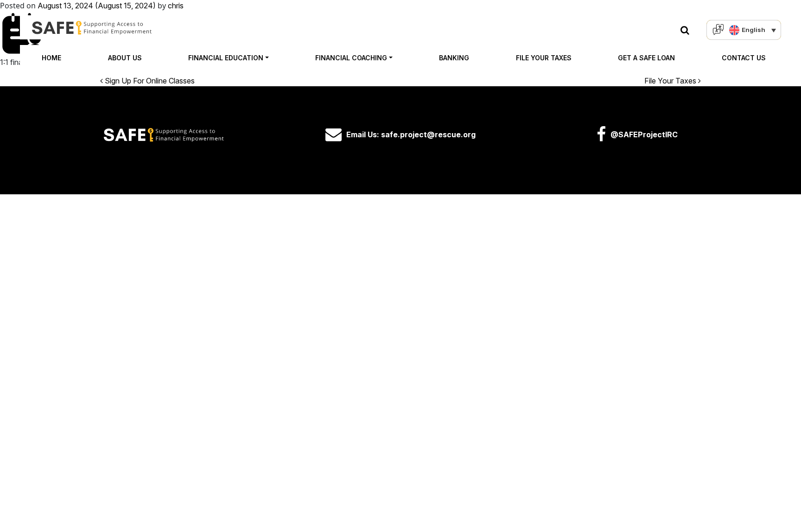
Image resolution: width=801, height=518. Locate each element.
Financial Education (225, 58)
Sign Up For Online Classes (149, 80)
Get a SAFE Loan (646, 58)
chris (176, 5)
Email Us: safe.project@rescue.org (411, 134)
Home (51, 58)
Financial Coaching (351, 58)
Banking (454, 58)
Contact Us (744, 58)
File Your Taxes (544, 58)
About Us (125, 58)
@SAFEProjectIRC (644, 134)
